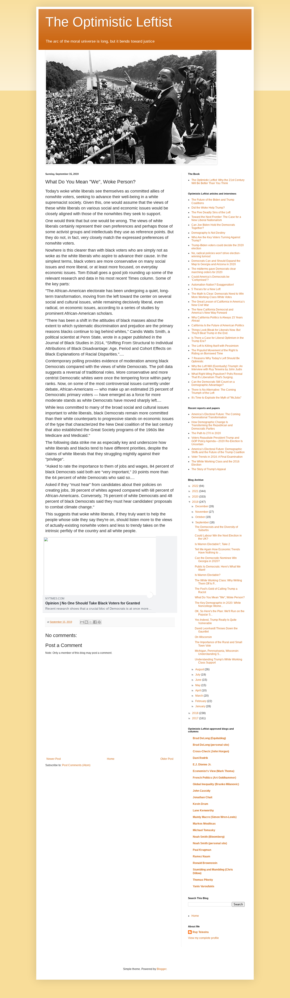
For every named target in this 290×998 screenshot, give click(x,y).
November (202, 511)
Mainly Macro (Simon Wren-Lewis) (215, 817)
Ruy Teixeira (201, 932)
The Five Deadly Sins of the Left (210, 212)
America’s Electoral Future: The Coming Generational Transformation (215, 416)
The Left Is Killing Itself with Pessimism (215, 345)
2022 (195, 486)
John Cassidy (201, 790)
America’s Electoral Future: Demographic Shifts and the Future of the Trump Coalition (218, 450)
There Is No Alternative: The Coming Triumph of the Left (213, 391)
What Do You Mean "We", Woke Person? (220, 597)
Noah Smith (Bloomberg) (209, 836)
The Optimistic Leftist (108, 21)
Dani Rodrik (200, 758)
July (198, 674)
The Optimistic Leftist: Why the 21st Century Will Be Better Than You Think (217, 181)
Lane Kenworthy (203, 810)
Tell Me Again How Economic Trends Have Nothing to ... (217, 551)
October (200, 517)
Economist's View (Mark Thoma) (213, 771)
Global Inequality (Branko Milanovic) (216, 784)
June (198, 679)
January (200, 706)
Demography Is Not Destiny (208, 232)
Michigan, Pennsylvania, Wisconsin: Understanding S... (217, 652)
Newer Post (53, 758)
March (199, 695)
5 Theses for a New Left (205, 289)
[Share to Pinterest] (99, 622)
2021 (195, 491)
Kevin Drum (200, 804)
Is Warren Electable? (207, 575)
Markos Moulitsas (204, 823)
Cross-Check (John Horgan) (211, 751)
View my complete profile (203, 938)
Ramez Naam (201, 856)
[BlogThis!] (86, 622)
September (202, 522)
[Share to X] (90, 622)
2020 (195, 496)
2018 (195, 713)
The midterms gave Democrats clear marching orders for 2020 (213, 270)
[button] (150, 595)
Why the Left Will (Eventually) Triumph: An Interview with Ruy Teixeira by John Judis (217, 368)
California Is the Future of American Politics (217, 325)
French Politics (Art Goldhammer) (214, 777)
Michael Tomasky (204, 830)
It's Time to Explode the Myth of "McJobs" (216, 397)
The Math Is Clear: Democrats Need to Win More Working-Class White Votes (217, 295)
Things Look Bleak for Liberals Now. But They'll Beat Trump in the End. (215, 331)
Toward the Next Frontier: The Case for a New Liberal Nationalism (216, 218)
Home (110, 758)
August (200, 669)
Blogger (161, 969)
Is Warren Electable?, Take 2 (212, 544)
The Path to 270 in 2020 (206, 433)
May (198, 685)
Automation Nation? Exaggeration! (212, 284)
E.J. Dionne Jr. (202, 764)
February (201, 701)
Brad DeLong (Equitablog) (209, 738)
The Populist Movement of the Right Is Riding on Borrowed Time (214, 352)
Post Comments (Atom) (76, 765)
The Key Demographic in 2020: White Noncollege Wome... (218, 604)
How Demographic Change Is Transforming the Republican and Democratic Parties (212, 425)
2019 (195, 501)
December (202, 506)
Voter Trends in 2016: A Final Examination (217, 456)
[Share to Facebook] (95, 622)
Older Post (166, 758)
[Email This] (82, 622)
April (198, 690)
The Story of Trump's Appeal (208, 469)
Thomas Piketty (203, 879)
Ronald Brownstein (205, 863)
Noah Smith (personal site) (210, 843)
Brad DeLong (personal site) (211, 744)
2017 (195, 718)
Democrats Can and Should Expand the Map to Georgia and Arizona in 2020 (215, 262)
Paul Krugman (202, 849)
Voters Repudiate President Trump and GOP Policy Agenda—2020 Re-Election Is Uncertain (217, 441)
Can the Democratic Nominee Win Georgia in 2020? (216, 559)
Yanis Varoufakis (203, 886)
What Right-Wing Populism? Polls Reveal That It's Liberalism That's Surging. (216, 375)
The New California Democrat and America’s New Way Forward (212, 311)
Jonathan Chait (202, 797)
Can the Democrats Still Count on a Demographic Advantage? (213, 383)
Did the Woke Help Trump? (208, 207)
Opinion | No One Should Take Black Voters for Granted (92, 603)
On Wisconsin (203, 637)
